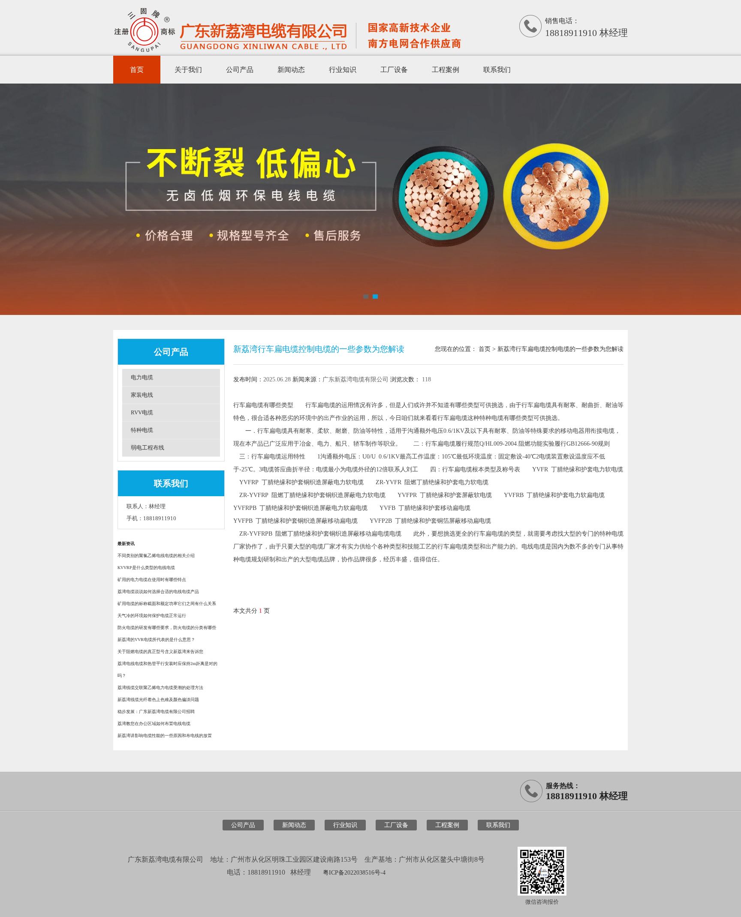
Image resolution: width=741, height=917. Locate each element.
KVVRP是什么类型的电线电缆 (146, 567)
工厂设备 (394, 69)
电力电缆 (142, 377)
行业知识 (342, 69)
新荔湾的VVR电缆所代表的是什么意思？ (156, 639)
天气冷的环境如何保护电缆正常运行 (151, 615)
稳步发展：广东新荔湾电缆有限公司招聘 (156, 711)
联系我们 (497, 69)
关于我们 (188, 69)
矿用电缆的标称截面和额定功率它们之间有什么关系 (166, 603)
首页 (137, 69)
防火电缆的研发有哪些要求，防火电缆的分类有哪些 (166, 627)
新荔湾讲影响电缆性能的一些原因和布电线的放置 (164, 735)
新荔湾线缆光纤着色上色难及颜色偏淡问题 (158, 699)
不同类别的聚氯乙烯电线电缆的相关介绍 (156, 555)
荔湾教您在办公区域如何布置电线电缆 (153, 723)
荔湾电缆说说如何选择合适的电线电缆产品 (158, 591)
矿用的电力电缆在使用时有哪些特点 (151, 579)
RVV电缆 (142, 412)
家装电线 (142, 395)
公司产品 (239, 69)
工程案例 (445, 69)
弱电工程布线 (147, 447)
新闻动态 (291, 69)
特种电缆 (142, 430)
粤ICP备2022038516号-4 (354, 872)
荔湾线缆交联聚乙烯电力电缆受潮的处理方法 (160, 687)
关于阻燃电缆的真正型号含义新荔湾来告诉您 (160, 651)
